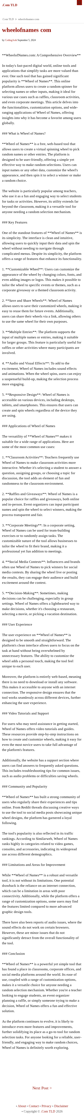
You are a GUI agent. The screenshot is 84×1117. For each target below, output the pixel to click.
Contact (34, 1106)
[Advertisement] (42, 1064)
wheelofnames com (26, 29)
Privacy (46, 1106)
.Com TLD (9, 5)
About (22, 1106)
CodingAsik (11, 40)
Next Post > (42, 1088)
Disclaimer (61, 1106)
